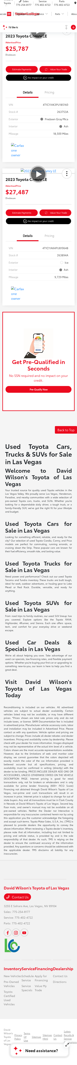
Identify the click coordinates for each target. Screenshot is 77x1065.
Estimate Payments (21, 69)
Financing (44, 968)
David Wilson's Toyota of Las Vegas (8, 1037)
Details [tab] (28, 92)
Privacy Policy (18, 1036)
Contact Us (20, 897)
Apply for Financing (41, 978)
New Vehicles (13, 976)
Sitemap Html (47, 1036)
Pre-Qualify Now (39, 389)
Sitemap (36, 1036)
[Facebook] (8, 932)
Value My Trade (41, 988)
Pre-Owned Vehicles (11, 984)
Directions (60, 982)
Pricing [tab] (49, 92)
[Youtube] (24, 932)
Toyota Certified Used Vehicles (9, 998)
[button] (38, 77)
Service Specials (27, 988)
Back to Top (65, 429)
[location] (75, 3)
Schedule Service (28, 978)
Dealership (63, 968)
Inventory (13, 968)
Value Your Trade (58, 69)
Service (28, 968)
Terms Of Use (27, 1036)
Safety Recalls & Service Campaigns (70, 1037)
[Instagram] (16, 932)
